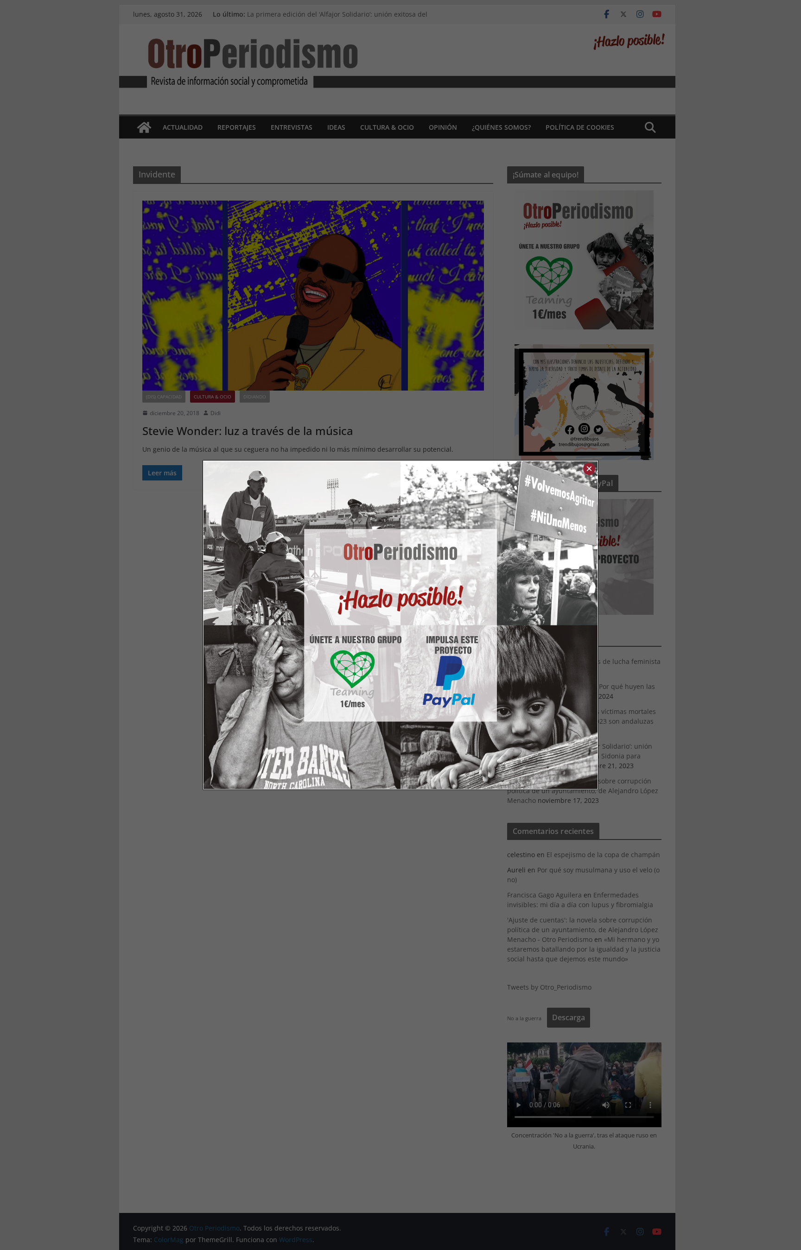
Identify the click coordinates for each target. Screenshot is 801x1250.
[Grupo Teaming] (301, 625)
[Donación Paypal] (499, 625)
